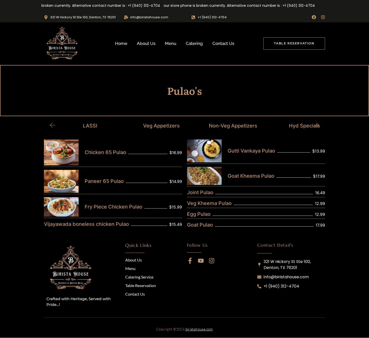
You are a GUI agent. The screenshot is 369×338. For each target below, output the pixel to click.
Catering (194, 43)
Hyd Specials (292, 126)
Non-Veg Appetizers (220, 126)
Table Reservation (140, 285)
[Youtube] (201, 261)
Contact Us (223, 43)
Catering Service (139, 277)
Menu (170, 43)
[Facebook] (314, 17)
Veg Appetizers (149, 126)
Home (121, 43)
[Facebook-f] (190, 261)
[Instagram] (323, 17)
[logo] (71, 268)
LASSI (77, 126)
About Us (146, 43)
